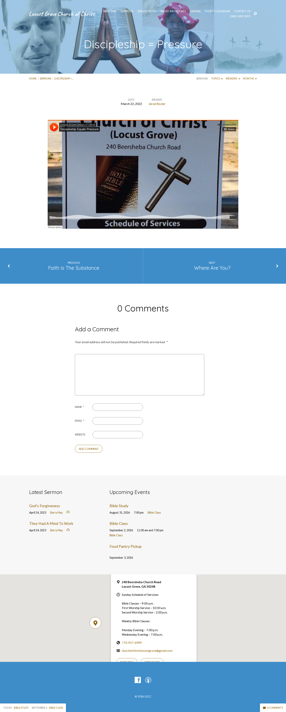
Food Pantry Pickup (125, 546)
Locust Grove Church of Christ (62, 14)
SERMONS (127, 11)
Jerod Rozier (156, 104)
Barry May (56, 512)
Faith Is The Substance (73, 268)
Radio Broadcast (173, 11)
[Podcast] (148, 680)
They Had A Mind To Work (51, 523)
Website (80, 434)
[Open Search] (255, 13)
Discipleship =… (63, 78)
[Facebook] (138, 680)
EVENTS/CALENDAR (217, 11)
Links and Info (240, 16)
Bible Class (154, 512)
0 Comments (275, 707)
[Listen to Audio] (68, 512)
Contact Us (242, 11)
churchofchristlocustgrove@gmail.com (147, 650)
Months (248, 78)
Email (79, 420)
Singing (195, 11)
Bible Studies (147, 11)
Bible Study (119, 505)
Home (33, 78)
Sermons (45, 78)
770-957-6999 (132, 642)
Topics (215, 78)
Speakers (231, 78)
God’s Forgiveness (44, 505)
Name (79, 406)
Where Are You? (212, 268)
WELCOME (110, 11)
